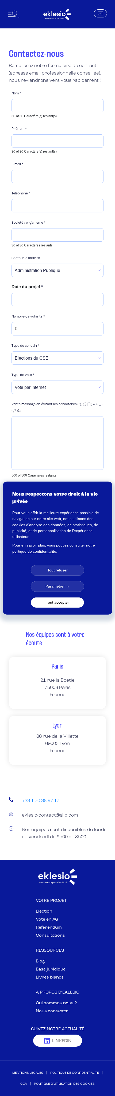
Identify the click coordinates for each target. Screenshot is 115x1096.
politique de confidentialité (34, 551)
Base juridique (51, 969)
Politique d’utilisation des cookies (64, 1084)
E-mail (17, 164)
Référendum (49, 927)
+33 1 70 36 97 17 (40, 801)
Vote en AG (47, 919)
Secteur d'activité (25, 258)
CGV (23, 1084)
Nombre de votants (28, 316)
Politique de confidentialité (74, 1073)
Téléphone (20, 193)
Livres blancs (50, 977)
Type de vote (22, 375)
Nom (16, 93)
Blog (40, 961)
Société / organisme (28, 222)
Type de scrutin (25, 346)
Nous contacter (52, 1011)
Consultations (50, 935)
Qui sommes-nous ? (56, 1003)
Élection (44, 911)
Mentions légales (27, 1073)
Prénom (19, 129)
